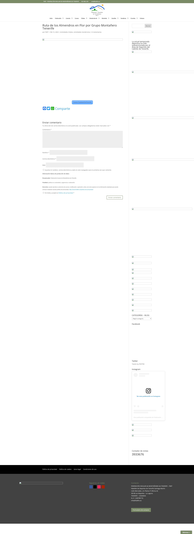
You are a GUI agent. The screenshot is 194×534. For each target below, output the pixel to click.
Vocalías (113, 18)
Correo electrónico (49, 159)
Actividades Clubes (66, 32)
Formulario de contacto (141, 510)
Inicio (51, 18)
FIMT (46, 32)
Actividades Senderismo (82, 32)
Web (43, 165)
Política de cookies (65, 469)
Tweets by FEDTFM (138, 364)
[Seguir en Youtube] (103, 486)
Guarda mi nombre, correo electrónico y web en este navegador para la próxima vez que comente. (78, 170)
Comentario (47, 130)
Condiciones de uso (89, 469)
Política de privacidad (66, 193)
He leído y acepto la (59, 193)
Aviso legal (77, 469)
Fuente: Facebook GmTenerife (82, 102)
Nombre (45, 153)
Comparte (62, 108)
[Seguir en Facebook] (91, 486)
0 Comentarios (96, 32)
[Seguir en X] (95, 486)
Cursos (77, 18)
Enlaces (142, 18)
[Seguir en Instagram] (99, 486)
